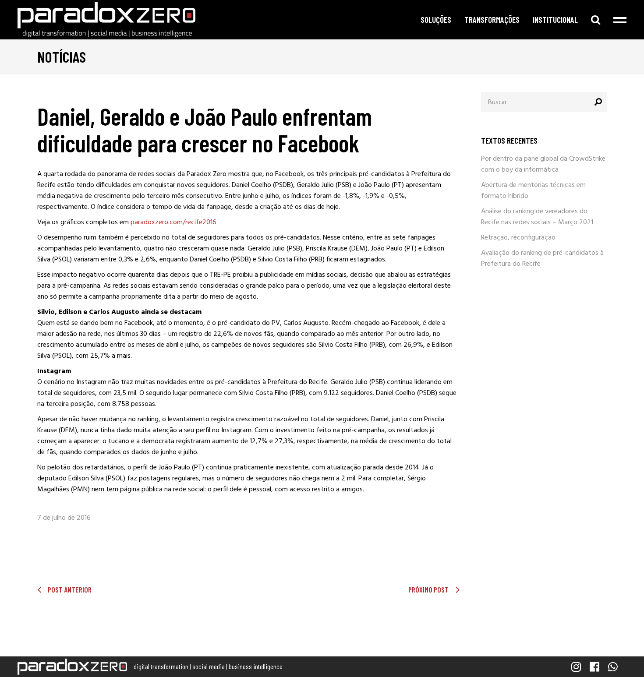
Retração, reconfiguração (518, 237)
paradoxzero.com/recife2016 (173, 222)
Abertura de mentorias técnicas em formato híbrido (533, 191)
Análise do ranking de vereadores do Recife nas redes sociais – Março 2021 (537, 217)
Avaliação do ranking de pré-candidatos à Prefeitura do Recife (542, 258)
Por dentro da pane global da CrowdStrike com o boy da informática (543, 164)
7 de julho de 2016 (64, 518)
